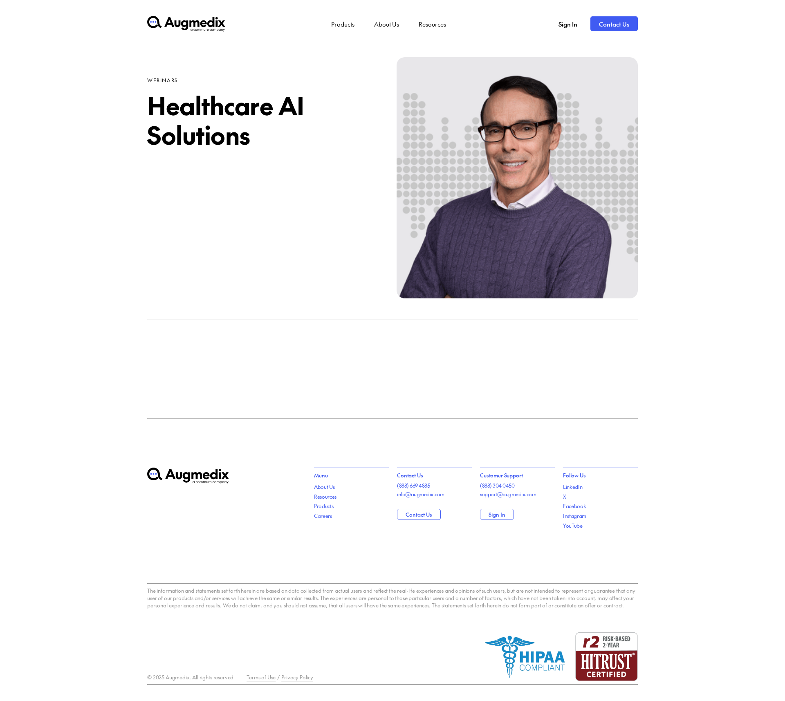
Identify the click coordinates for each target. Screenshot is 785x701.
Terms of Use (261, 677)
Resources (432, 24)
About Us (386, 24)
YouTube (573, 525)
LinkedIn (572, 486)
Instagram (574, 516)
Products (342, 24)
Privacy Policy (297, 677)
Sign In (567, 24)
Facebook (574, 506)
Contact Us (614, 24)
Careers (323, 516)
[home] (186, 24)
